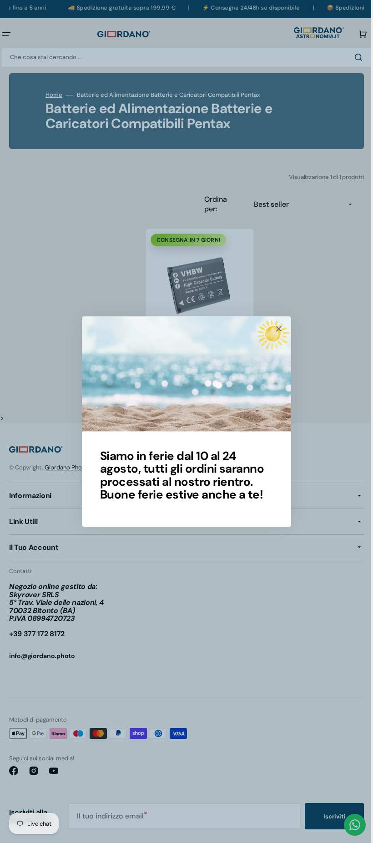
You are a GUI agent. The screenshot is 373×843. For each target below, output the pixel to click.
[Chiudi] (275, 328)
